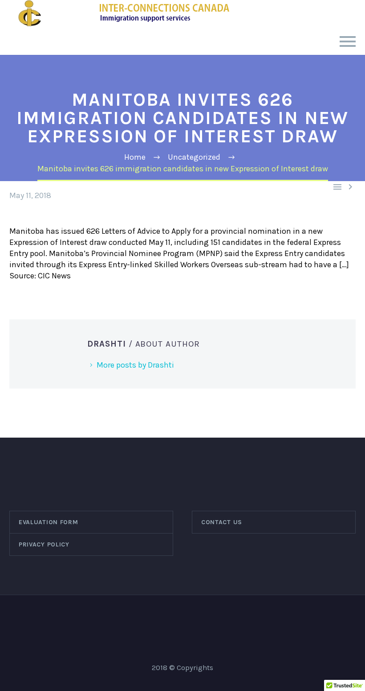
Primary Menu (348, 41)
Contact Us (221, 522)
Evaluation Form (48, 522)
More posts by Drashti (135, 365)
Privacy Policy (44, 544)
